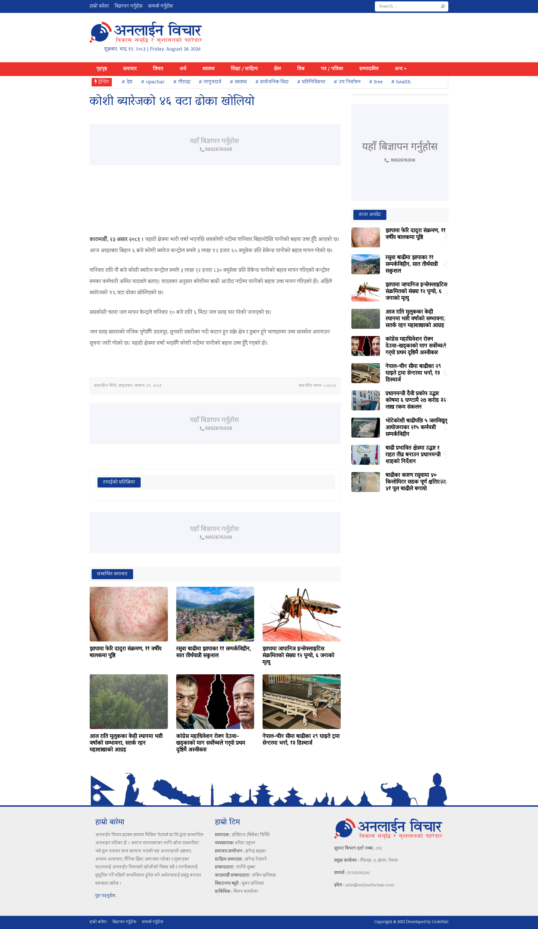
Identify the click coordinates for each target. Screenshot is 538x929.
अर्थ (183, 69)
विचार (158, 69)
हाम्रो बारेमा (99, 6)
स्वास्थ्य (209, 69)
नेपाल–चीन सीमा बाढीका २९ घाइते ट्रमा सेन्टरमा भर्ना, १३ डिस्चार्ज (301, 740)
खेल (277, 69)
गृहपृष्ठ (101, 69)
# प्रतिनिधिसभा (311, 82)
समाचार (130, 69)
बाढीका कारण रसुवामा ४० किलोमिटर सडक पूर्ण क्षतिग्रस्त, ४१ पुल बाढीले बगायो (416, 482)
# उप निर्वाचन (347, 82)
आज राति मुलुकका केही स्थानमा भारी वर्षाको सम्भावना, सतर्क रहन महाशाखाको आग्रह (126, 743)
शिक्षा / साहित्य (244, 69)
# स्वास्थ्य (238, 82)
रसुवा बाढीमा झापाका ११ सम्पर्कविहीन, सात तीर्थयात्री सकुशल (213, 652)
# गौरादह (181, 82)
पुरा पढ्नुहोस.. (106, 896)
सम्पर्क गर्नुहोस (160, 6)
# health (401, 82)
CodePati (440, 922)
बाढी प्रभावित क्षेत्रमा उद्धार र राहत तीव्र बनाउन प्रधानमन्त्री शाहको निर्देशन (413, 455)
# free (376, 82)
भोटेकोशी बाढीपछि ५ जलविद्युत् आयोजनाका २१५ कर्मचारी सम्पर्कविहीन (416, 428)
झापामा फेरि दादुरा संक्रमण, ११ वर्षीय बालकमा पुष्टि (125, 652)
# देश (127, 82)
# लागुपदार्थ (210, 82)
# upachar (153, 82)
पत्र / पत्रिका (332, 69)
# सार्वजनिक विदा (272, 82)
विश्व (301, 69)
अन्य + (401, 69)
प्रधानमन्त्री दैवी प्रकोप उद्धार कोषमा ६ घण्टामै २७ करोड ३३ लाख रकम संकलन (416, 400)
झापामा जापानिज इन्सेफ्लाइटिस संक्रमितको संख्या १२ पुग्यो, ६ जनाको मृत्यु (298, 656)
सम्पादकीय (369, 69)
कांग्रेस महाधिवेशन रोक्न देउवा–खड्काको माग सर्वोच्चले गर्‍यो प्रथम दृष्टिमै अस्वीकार (210, 743)
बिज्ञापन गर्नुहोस (129, 6)
